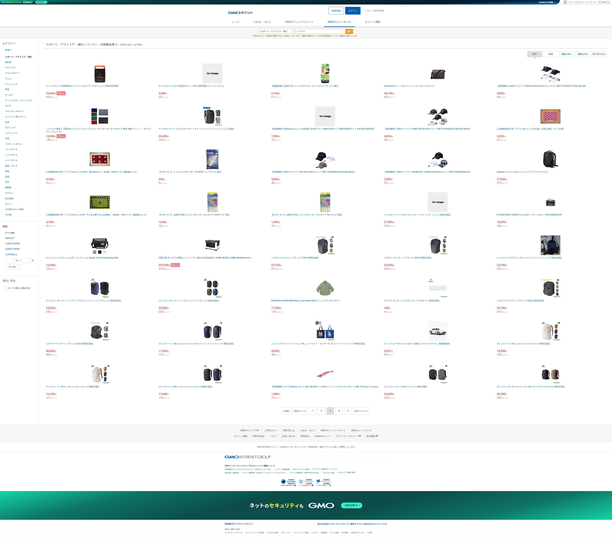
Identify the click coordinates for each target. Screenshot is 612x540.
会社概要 (370, 436)
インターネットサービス (233, 532)
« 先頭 (286, 411)
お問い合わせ (288, 436)
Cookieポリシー (322, 436)
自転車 (8, 62)
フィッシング (11, 84)
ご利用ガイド (271, 430)
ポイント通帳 (372, 21)
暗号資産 (345, 532)
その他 (8, 215)
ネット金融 (335, 532)
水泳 (7, 122)
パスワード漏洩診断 (282, 469)
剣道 (7, 171)
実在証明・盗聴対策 (232, 473)
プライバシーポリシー (347, 436)
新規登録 (336, 10)
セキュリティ (286, 532)
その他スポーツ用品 (14, 209)
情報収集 (324, 532)
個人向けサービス (357, 532)
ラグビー (9, 193)
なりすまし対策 (328, 473)
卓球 (7, 138)
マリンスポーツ (12, 73)
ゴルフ (8, 106)
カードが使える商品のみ (19, 288)
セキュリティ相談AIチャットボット (325, 469)
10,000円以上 (11, 254)
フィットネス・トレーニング (18, 100)
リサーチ (314, 532)
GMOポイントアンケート (299, 21)
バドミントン (11, 133)
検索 (349, 31)
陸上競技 (9, 198)
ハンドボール (11, 160)
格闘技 (8, 187)
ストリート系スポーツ (15, 117)
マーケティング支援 (301, 532)
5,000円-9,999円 (12, 249)
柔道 (7, 176)
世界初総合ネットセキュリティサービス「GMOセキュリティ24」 (248, 469)
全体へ (8, 50)
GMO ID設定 (379, 11)
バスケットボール (13, 144)
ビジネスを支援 (272, 532)
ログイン (352, 10)
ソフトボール (11, 155)
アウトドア (10, 67)
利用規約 (304, 436)
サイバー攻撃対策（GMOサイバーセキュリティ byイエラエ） (264, 473)
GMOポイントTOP (249, 430)
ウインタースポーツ (14, 111)
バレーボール (11, 149)
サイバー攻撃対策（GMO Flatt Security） (305, 473)
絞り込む (13, 267)
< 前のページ (299, 411)
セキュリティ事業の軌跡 (346, 472)
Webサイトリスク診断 (301, 469)
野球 (7, 89)
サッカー (9, 95)
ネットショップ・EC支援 (254, 532)
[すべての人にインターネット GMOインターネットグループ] (590, 2)
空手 (7, 182)
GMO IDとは (289, 430)
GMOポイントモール (339, 21)
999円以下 (10, 238)
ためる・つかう (262, 21)
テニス (8, 78)
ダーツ (8, 204)
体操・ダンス (11, 166)
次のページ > (361, 411)
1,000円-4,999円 (12, 243)
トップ (235, 21)
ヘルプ (368, 11)
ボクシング (10, 127)
